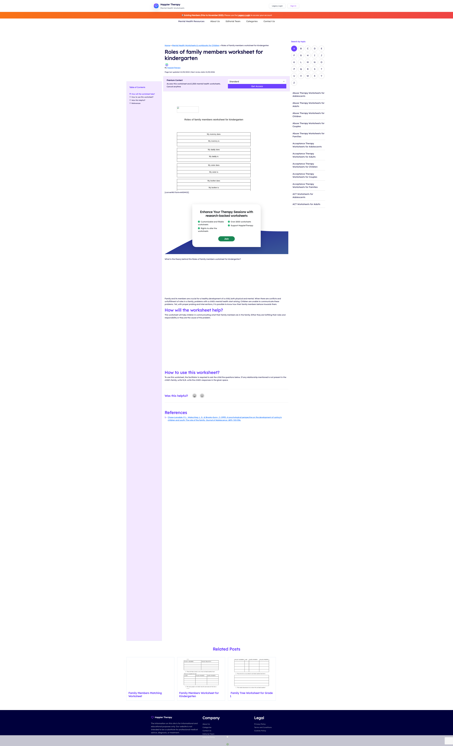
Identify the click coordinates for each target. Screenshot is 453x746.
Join (226, 238)
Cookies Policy (260, 731)
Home (167, 45)
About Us (215, 21)
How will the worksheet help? (144, 94)
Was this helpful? (138, 100)
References (136, 103)
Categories (252, 21)
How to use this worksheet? (142, 97)
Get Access (257, 86)
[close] (227, 737)
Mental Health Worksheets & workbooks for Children (195, 45)
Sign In (293, 6)
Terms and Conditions (263, 727)
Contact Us (269, 21)
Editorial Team (233, 21)
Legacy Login (277, 6)
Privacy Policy (260, 724)
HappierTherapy (173, 68)
